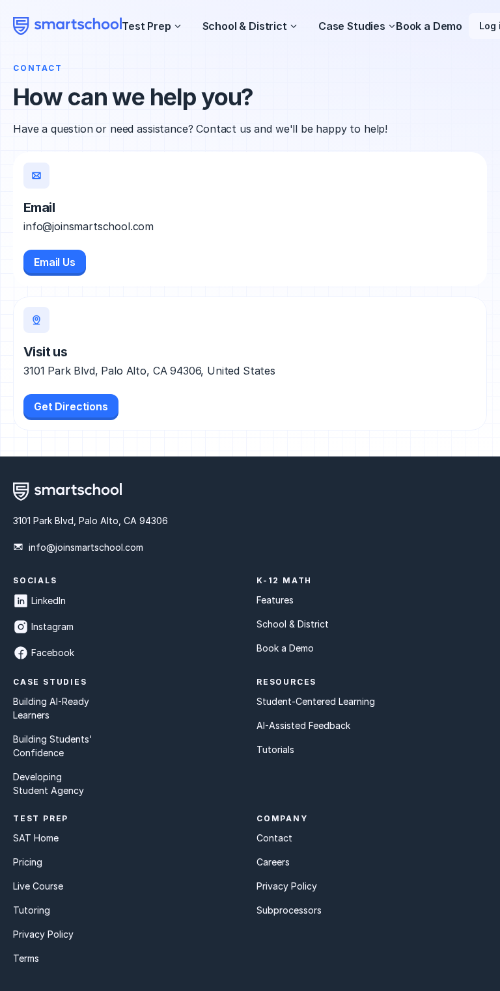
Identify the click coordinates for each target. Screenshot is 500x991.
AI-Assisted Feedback (303, 725)
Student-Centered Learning (316, 701)
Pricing (27, 861)
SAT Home (36, 837)
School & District (293, 623)
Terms (26, 958)
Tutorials (275, 749)
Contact (274, 837)
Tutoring (31, 910)
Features (275, 599)
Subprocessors (289, 910)
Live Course (38, 886)
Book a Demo (429, 26)
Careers (273, 861)
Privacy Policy (43, 934)
